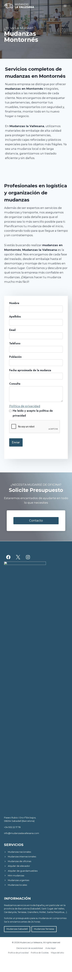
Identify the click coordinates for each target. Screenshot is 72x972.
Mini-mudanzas (16, 875)
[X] (18, 557)
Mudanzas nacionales (19, 852)
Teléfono (14, 343)
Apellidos (15, 316)
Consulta (14, 384)
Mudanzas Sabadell (17, 929)
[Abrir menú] (65, 5)
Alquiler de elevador (19, 866)
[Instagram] (28, 557)
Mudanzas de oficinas (19, 861)
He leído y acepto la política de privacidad (33, 413)
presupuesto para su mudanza (32, 918)
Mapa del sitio (57, 952)
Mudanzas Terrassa (44, 929)
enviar (16, 442)
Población (15, 357)
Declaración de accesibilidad (29, 948)
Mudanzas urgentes (18, 880)
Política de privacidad (24, 406)
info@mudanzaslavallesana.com (21, 833)
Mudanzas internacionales (22, 856)
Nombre (14, 303)
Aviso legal (50, 948)
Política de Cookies (40, 952)
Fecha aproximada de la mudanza (30, 370)
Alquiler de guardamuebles (23, 871)
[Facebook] (8, 557)
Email (12, 330)
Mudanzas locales (17, 885)
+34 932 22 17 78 (12, 827)
